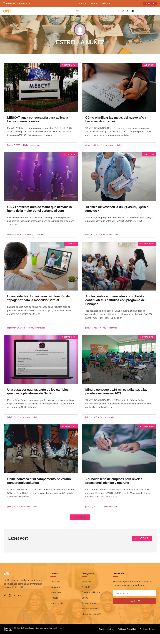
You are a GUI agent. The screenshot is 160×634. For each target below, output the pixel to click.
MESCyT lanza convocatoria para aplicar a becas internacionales (37, 119)
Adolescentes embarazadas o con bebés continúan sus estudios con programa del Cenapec (115, 300)
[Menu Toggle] (77, 11)
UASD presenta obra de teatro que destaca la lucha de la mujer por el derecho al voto (39, 209)
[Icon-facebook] (118, 11)
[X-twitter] (128, 11)
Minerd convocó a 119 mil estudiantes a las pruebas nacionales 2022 (116, 391)
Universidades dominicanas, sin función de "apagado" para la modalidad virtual (38, 298)
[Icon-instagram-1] (123, 11)
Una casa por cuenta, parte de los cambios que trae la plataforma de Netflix (38, 391)
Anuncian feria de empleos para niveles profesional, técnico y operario (113, 481)
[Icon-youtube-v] (133, 11)
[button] (80, 517)
